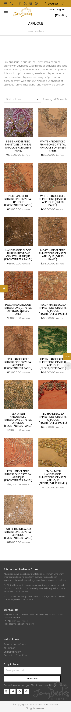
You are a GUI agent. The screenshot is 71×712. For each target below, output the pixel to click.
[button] (56, 3)
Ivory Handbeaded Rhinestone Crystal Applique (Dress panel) (52, 254)
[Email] (5, 3)
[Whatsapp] (26, 691)
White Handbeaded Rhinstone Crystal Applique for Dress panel (53, 146)
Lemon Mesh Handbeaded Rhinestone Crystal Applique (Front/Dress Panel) (53, 477)
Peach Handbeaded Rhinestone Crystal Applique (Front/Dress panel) (53, 309)
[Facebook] (19, 691)
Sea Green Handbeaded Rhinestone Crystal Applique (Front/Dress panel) (18, 420)
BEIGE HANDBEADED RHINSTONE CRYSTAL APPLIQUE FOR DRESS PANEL (18, 146)
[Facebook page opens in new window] (19, 3)
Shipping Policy (12, 651)
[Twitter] (12, 691)
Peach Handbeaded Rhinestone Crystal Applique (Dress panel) (18, 309)
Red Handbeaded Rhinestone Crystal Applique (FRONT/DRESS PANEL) (53, 418)
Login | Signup (57, 9)
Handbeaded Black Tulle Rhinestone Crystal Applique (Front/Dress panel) (18, 254)
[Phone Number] (11, 3)
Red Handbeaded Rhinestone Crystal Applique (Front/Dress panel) (18, 475)
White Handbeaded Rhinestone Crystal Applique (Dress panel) (52, 200)
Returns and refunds (15, 644)
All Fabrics (9, 648)
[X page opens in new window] (25, 3)
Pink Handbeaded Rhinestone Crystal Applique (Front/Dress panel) (18, 363)
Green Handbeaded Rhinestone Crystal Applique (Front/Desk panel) (52, 363)
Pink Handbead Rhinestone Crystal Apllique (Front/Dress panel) (18, 200)
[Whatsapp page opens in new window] (36, 3)
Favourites (53, 3)
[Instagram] (6, 691)
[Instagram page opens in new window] (30, 3)
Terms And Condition (15, 655)
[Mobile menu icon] (5, 13)
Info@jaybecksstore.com (19, 623)
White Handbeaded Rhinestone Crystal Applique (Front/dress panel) (18, 533)
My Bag (63, 15)
